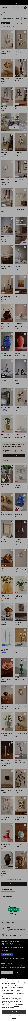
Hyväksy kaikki (14, 1012)
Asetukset (14, 1018)
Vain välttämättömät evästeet (14, 1015)
